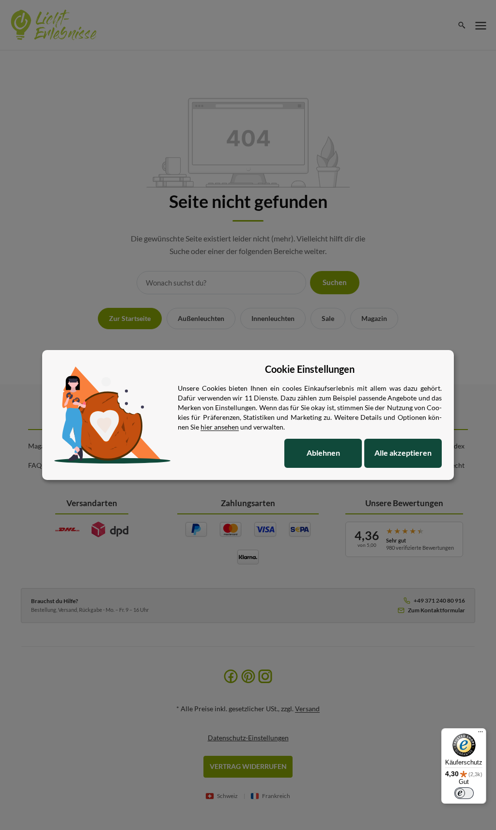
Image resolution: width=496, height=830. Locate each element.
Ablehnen (323, 452)
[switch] (464, 793)
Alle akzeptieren (403, 452)
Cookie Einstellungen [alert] (310, 369)
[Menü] (480, 734)
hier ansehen (220, 427)
